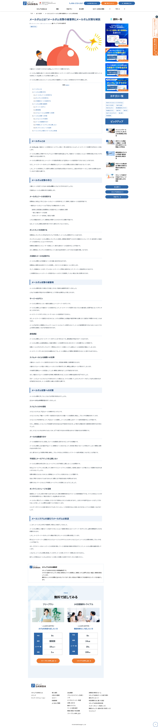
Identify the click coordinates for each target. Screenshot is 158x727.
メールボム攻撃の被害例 (40, 104)
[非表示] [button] (67, 85)
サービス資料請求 (72, 708)
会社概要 (70, 693)
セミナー (54, 698)
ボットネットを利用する (42, 98)
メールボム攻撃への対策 (40, 116)
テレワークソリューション (38, 698)
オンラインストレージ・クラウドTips (115, 102)
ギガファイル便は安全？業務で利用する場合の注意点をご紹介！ (121, 167)
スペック (33, 695)
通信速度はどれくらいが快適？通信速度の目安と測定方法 (121, 155)
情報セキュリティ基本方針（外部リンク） (100, 708)
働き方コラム (33, 26)
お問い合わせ (71, 703)
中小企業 (120, 105)
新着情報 (54, 700)
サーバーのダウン (41, 107)
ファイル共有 (110, 105)
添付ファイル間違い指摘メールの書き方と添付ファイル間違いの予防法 (121, 144)
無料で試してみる (93, 3)
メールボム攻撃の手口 (39, 92)
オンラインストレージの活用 (43, 128)
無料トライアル (71, 706)
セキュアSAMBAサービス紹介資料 (98, 695)
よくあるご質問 (56, 703)
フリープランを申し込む (47, 661)
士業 (121, 113)
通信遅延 (38, 110)
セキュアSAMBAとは (42, 9)
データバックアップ (112, 113)
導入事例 (81, 9)
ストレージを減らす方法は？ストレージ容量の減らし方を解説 (121, 178)
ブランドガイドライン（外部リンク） (75, 696)
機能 (57, 9)
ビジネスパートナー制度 (74, 700)
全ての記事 (39, 13)
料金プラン (69, 9)
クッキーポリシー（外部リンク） (97, 706)
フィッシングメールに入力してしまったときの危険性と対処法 (121, 133)
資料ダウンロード (110, 3)
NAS (126, 110)
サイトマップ (92, 711)
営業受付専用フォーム (95, 693)
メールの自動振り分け (42, 122)
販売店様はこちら (127, 3)
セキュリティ (110, 107)
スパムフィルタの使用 (41, 119)
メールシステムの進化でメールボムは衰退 (45, 131)
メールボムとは (37, 89)
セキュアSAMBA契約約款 (96, 703)
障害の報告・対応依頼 (73, 711)
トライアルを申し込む (83, 661)
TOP (31, 13)
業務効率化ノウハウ (122, 107)
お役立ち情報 (55, 695)
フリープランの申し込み (74, 713)
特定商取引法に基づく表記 (96, 700)
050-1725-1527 (77, 3)
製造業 (109, 115)
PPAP (119, 110)
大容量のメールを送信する (43, 101)
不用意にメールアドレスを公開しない (46, 125)
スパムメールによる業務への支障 (45, 113)
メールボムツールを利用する (44, 95)
